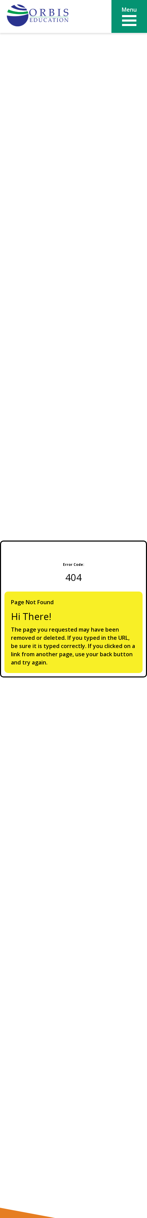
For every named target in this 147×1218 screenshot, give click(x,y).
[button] (129, 16)
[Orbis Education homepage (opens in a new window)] (37, 16)
